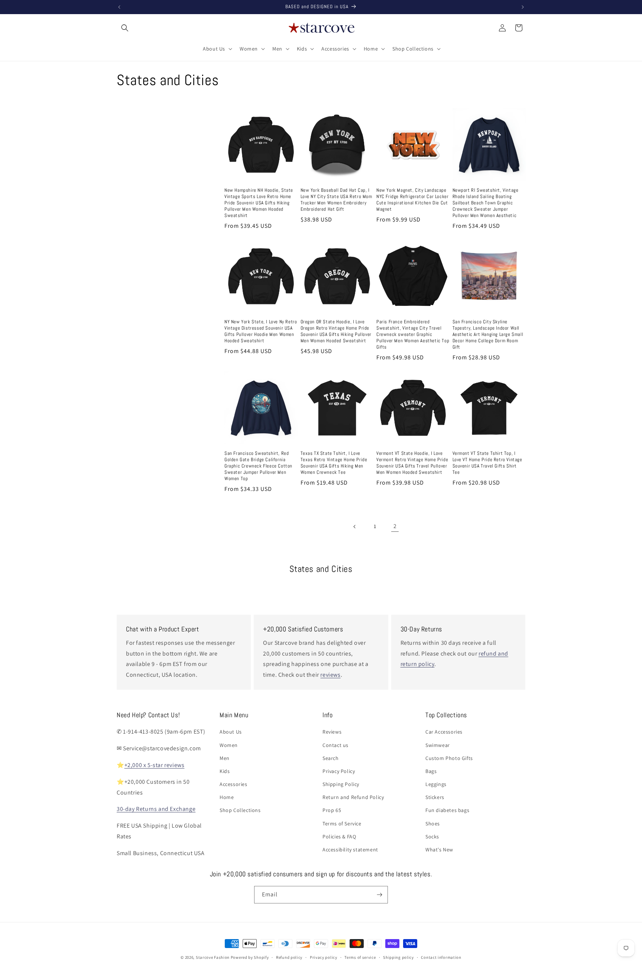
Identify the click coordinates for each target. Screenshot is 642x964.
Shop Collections (240, 810)
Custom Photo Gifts (449, 758)
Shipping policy (398, 957)
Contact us (335, 745)
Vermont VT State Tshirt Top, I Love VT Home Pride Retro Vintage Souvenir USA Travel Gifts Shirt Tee (487, 462)
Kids (225, 771)
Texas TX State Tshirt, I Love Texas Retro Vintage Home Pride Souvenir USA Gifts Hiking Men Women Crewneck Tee (334, 462)
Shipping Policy (340, 784)
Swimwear (437, 745)
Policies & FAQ (339, 836)
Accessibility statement (350, 849)
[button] (125, 28)
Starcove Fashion (213, 957)
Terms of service (360, 957)
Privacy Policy (338, 771)
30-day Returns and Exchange (156, 809)
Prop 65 (331, 810)
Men (225, 758)
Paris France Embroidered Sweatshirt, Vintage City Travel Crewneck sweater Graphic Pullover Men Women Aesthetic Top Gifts (412, 334)
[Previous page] (355, 526)
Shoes (432, 823)
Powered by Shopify (250, 957)
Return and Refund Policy (353, 797)
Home (227, 797)
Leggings (436, 784)
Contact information (441, 957)
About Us (231, 731)
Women (229, 745)
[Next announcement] (523, 7)
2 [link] (395, 526)
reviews (330, 675)
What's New (439, 849)
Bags (431, 771)
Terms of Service (341, 823)
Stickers (434, 797)
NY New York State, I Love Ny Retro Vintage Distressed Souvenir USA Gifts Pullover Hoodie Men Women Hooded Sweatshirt (260, 331)
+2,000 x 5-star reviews (154, 765)
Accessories (233, 784)
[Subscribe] (379, 894)
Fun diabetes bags (447, 810)
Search (330, 758)
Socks (432, 836)
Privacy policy (323, 957)
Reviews (331, 731)
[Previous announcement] (119, 7)
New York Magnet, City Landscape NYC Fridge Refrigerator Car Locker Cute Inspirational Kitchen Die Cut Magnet (412, 199)
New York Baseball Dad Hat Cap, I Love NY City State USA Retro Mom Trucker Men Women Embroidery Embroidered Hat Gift (336, 199)
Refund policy (289, 957)
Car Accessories (444, 731)
